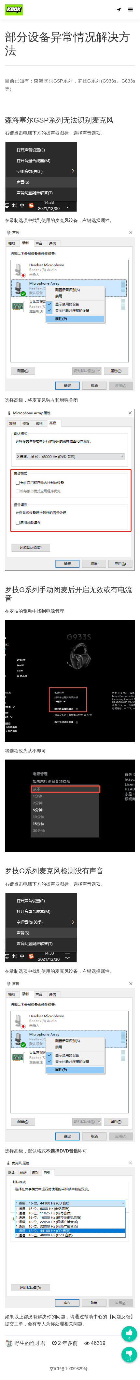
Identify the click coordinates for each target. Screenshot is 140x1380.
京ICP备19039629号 (68, 1368)
